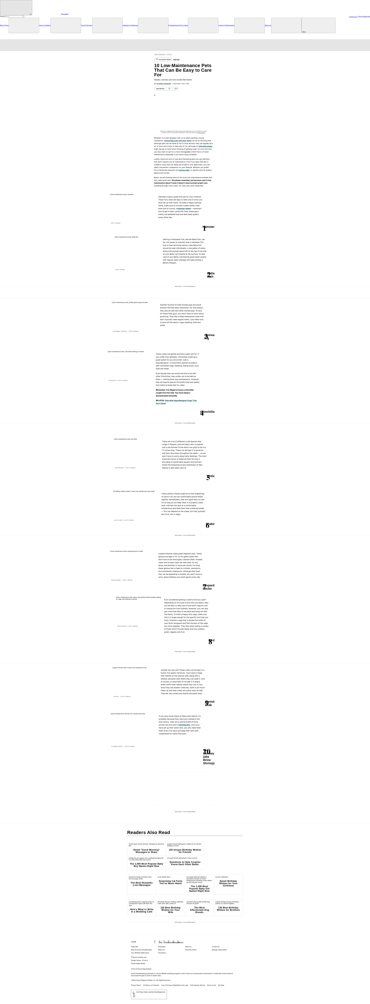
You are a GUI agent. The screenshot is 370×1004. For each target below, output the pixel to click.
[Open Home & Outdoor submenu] (66, 25)
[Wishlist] (353, 16)
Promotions (162, 953)
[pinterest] (180, 941)
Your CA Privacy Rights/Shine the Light (174, 985)
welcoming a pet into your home (178, 141)
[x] (155, 941)
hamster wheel (184, 208)
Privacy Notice (136, 985)
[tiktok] (160, 941)
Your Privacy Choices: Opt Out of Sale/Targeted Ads (150, 992)
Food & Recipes (86, 25)
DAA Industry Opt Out (197, 985)
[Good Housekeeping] (185, 16)
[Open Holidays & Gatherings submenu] (153, 25)
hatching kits (184, 725)
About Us (268, 25)
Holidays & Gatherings (130, 25)
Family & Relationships (226, 25)
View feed (176, 59)
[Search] (23, 17)
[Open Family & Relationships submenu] (249, 25)
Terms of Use (211, 985)
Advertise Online (191, 950)
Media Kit (161, 950)
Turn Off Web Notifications (140, 953)
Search (2, 16)
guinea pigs (184, 170)
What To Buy (4, 25)
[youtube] (166, 941)
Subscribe (134, 947)
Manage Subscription (219, 950)
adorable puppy (205, 146)
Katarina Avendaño (163, 84)
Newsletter (161, 947)
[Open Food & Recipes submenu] (107, 25)
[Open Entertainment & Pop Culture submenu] (203, 25)
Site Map (221, 985)
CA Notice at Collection (151, 985)
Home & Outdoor (45, 25)
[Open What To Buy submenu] (24, 25)
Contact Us (216, 947)
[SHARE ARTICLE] (169, 88)
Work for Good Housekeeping (141, 950)
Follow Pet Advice (165, 59)
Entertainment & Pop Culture (178, 25)
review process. (201, 132)
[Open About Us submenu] (286, 25)
